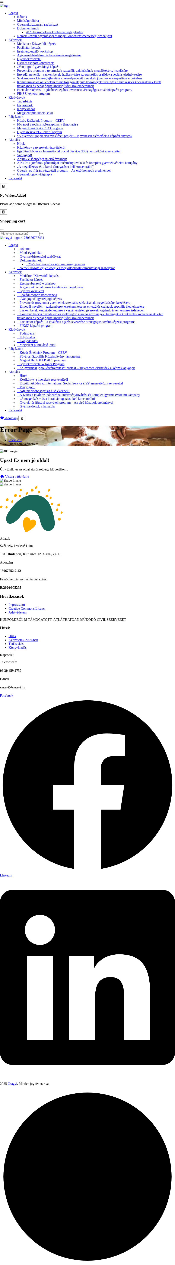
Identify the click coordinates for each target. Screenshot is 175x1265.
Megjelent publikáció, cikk (35, 113)
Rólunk (22, 17)
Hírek (21, 143)
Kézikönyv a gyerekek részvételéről (41, 147)
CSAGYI (15, 440)
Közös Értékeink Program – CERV (41, 120)
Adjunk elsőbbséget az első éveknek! (42, 159)
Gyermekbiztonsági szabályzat (37, 24)
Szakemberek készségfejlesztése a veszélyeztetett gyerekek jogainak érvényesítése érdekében (79, 78)
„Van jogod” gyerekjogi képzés (38, 67)
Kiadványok (17, 97)
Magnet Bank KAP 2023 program (40, 128)
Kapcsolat (15, 178)
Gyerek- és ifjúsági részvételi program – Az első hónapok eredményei (64, 170)
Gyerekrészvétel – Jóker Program (39, 132)
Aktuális (14, 140)
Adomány (11, 418)
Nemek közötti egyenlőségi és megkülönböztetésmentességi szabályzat (64, 36)
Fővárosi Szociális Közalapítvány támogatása (47, 124)
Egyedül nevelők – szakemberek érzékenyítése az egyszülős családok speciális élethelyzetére (79, 74)
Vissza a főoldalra (16, 476)
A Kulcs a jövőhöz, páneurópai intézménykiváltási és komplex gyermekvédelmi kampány (77, 163)
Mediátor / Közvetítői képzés (36, 43)
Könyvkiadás (26, 109)
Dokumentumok (28, 28)
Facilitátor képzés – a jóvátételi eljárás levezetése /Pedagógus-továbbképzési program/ (74, 90)
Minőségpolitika (28, 20)
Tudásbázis (24, 101)
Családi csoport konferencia (35, 63)
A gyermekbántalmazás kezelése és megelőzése (49, 55)
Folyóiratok (25, 105)
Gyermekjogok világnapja (34, 174)
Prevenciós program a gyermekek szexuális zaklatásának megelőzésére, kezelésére (72, 70)
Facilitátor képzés (29, 47)
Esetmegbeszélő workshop (35, 51)
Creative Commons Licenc (27, 608)
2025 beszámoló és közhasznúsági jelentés (54, 32)
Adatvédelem (17, 612)
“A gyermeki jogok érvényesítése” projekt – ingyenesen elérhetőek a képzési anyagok (74, 136)
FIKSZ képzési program (33, 93)
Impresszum (17, 604)
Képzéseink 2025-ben (23, 640)
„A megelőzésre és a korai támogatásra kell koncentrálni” (55, 166)
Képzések (15, 40)
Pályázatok (16, 116)
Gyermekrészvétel (29, 59)
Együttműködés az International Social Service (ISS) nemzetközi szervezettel (68, 151)
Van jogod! (24, 155)
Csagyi (13, 13)
